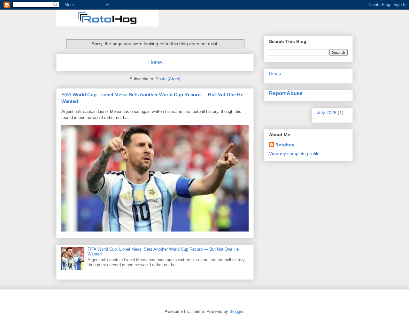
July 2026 (326, 112)
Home (155, 62)
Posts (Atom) (168, 79)
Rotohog (285, 144)
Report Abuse (286, 93)
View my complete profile (294, 153)
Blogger (236, 311)
